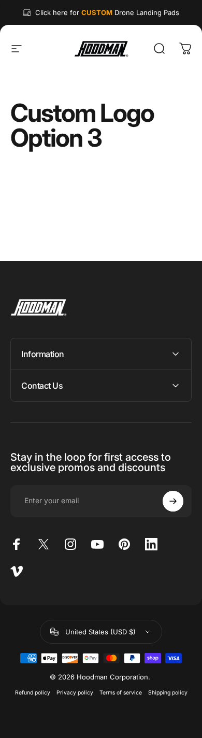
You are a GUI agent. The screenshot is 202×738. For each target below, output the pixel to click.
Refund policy (32, 692)
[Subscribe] (173, 501)
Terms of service (120, 692)
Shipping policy (167, 692)
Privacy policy (74, 692)
